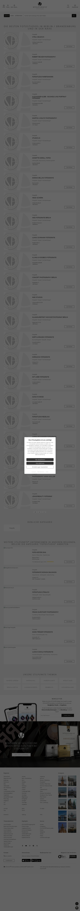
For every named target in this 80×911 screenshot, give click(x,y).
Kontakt (47, 471)
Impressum (34, 471)
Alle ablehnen (40, 463)
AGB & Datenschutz (40, 471)
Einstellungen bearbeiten (40, 467)
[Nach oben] (76, 907)
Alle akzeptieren (40, 459)
